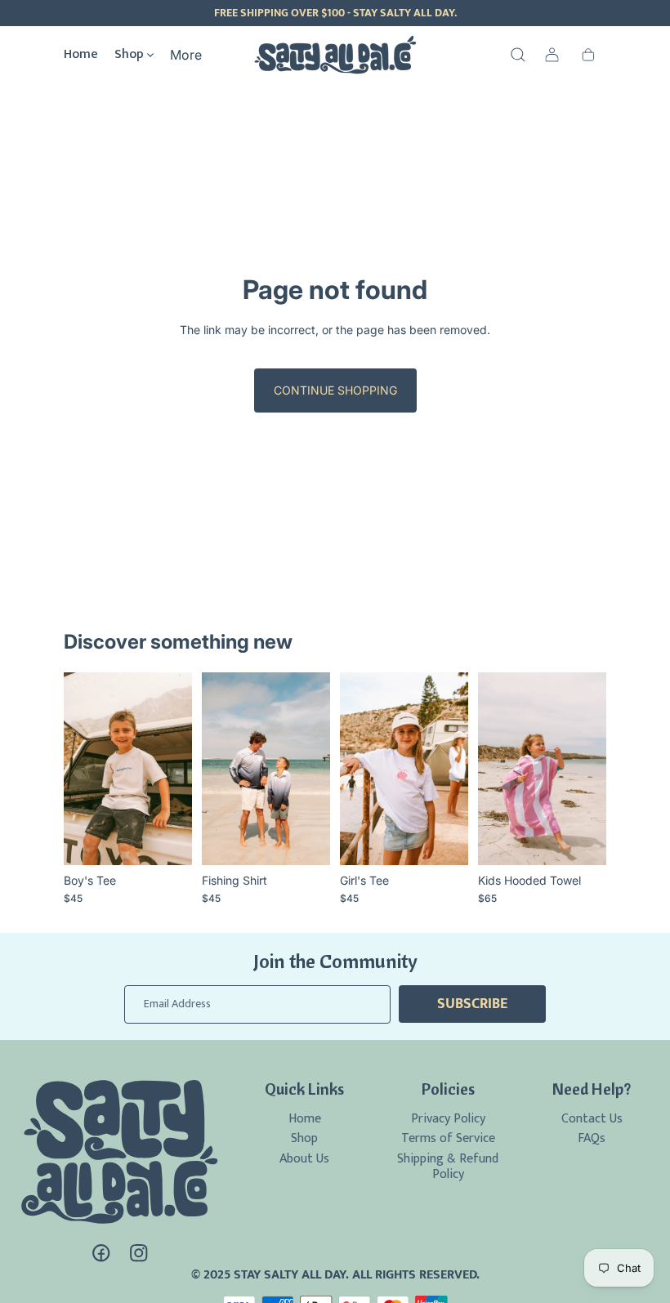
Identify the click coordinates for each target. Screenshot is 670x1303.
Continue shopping (335, 390)
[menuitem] (186, 54)
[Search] (518, 55)
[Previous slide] (220, 769)
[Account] (552, 55)
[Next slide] (312, 769)
